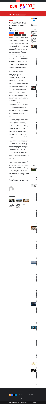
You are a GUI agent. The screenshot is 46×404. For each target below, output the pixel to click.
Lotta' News (20, 397)
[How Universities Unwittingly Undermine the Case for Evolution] (12, 200)
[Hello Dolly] (33, 363)
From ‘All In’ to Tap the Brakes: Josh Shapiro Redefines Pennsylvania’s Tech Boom (19, 205)
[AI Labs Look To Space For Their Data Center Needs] (33, 304)
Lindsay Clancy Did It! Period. (36, 174)
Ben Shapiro (11, 30)
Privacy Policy (31, 397)
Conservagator (20, 394)
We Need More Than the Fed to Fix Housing (25, 204)
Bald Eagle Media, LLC (24, 402)
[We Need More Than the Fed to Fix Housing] (26, 200)
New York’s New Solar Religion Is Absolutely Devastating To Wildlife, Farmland (36, 241)
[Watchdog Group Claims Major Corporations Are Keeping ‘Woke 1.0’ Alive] (33, 327)
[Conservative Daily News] (23, 6)
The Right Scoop (21, 398)
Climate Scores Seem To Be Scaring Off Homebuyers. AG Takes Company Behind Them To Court (36, 203)
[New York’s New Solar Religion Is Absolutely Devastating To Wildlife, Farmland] (33, 228)
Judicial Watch (21, 395)
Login (30, 395)
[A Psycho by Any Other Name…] (33, 371)
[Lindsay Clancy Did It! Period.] (33, 169)
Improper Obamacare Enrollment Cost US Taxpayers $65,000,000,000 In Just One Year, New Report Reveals (36, 109)
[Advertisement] (34, 149)
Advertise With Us (31, 394)
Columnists (10, 20)
